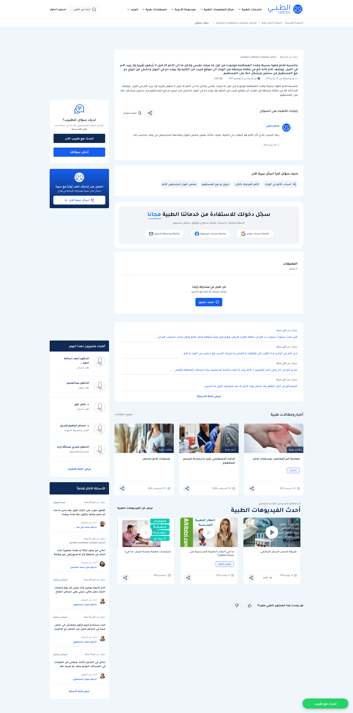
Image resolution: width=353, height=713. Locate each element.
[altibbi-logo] (285, 9)
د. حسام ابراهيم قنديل (74, 425)
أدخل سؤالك (79, 152)
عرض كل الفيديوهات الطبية (135, 508)
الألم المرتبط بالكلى (247, 184)
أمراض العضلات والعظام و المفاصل (87, 542)
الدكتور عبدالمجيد (77, 383)
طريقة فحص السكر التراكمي (279, 552)
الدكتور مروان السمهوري (85, 604)
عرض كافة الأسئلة (209, 396)
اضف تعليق (206, 302)
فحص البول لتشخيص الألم (179, 184)
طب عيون (83, 387)
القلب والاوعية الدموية (77, 430)
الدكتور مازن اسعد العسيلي (83, 567)
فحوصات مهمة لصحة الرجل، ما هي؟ (147, 552)
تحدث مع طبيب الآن (79, 138)
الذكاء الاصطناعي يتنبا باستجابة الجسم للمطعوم (209, 461)
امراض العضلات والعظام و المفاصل (236, 22)
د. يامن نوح (81, 404)
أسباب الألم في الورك (278, 184)
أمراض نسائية (60, 579)
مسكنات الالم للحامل (156, 459)
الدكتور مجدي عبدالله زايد (73, 447)
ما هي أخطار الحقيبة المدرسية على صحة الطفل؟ (212, 553)
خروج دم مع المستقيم (215, 184)
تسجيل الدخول (58, 9)
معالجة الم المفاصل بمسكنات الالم (276, 459)
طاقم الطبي (272, 126)
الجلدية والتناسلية (79, 451)
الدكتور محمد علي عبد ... (85, 527)
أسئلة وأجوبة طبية (271, 22)
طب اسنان (83, 367)
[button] (250, 9)
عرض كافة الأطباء (79, 469)
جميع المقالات (124, 414)
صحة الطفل (59, 502)
